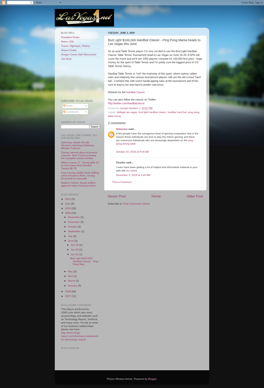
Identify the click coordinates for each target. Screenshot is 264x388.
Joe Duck (66, 59)
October (73, 226)
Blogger (152, 379)
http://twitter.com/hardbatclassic (126, 103)
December (74, 217)
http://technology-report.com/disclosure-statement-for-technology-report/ (80, 336)
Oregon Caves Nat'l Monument (78, 54)
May (70, 271)
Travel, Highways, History (75, 46)
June (71, 240)
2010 (68, 208)
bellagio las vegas (127, 112)
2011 (68, 203)
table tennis (114, 116)
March (72, 280)
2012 (68, 199)
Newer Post (117, 196)
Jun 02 (75, 254)
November (74, 222)
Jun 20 (75, 245)
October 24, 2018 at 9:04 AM (132, 151)
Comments (71, 112)
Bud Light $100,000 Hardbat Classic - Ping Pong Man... (84, 261)
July (70, 236)
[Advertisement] (77, 79)
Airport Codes (69, 50)
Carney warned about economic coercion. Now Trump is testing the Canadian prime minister (79, 155)
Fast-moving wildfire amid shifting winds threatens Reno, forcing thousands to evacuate (80, 175)
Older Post (195, 196)
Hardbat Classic (135, 92)
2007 (68, 296)
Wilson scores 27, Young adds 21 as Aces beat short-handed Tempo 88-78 (80, 165)
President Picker (70, 37)
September (74, 231)
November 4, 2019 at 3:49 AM (133, 175)
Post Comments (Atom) (136, 203)
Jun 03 (75, 249)
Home (156, 196)
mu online (131, 170)
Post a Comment (121, 182)
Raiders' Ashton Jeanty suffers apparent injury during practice (78, 184)
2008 (68, 291)
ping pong (193, 112)
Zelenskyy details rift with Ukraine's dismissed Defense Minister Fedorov (77, 145)
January (73, 285)
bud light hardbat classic (152, 112)
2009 (68, 213)
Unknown (122, 129)
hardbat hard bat (177, 112)
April (71, 276)
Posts (68, 105)
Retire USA (67, 41)
